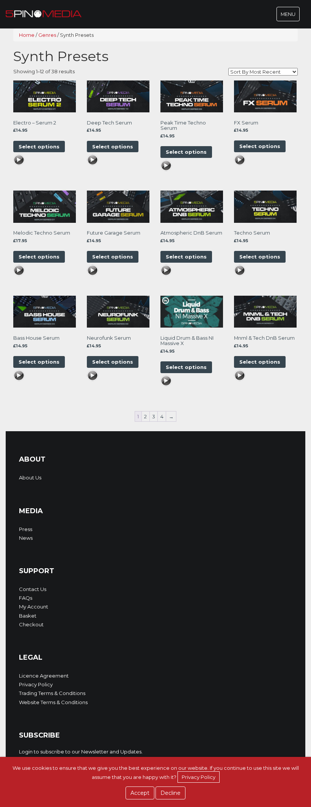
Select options (39, 146)
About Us (30, 477)
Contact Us (32, 589)
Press (25, 529)
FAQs (25, 598)
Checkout (31, 624)
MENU (290, 16)
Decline (170, 793)
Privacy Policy (36, 684)
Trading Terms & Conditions (52, 693)
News (26, 538)
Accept (139, 793)
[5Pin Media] (43, 13)
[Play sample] (19, 161)
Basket (27, 616)
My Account (33, 607)
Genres (47, 35)
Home (27, 35)
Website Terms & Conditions (53, 702)
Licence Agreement (44, 676)
